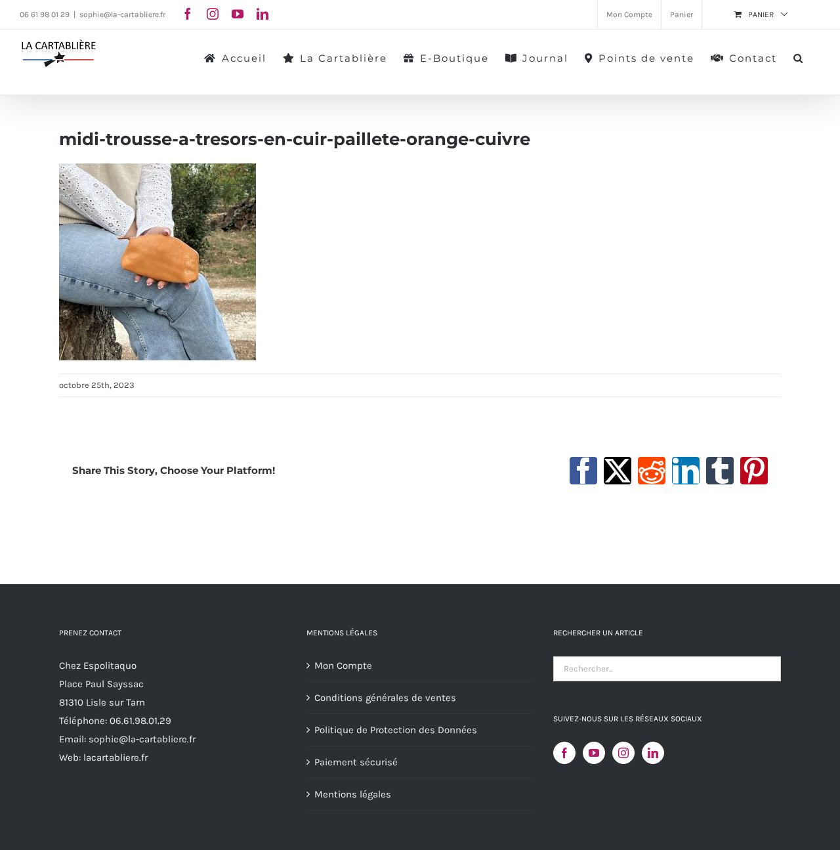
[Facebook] (564, 753)
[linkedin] (262, 13)
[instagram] (212, 13)
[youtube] (237, 13)
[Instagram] (623, 753)
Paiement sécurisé (356, 762)
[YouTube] (594, 753)
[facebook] (187, 13)
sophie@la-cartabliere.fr (122, 14)
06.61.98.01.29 (140, 721)
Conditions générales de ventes (385, 698)
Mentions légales (352, 794)
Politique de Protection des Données (395, 730)
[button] (798, 57)
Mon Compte (343, 665)
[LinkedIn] (653, 753)
